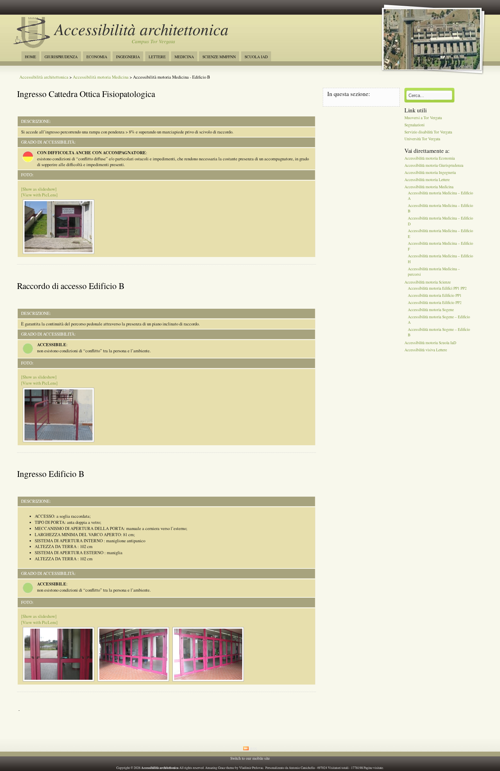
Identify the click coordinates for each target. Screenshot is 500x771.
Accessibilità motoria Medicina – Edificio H (440, 259)
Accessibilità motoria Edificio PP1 (435, 295)
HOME (30, 56)
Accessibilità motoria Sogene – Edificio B (439, 332)
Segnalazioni (414, 124)
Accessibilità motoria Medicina (101, 77)
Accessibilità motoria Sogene (431, 309)
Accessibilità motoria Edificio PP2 (435, 302)
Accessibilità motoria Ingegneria (430, 172)
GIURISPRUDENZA (61, 56)
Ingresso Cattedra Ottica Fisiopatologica (86, 93)
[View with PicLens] (39, 195)
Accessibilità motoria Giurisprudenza (433, 165)
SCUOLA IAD (256, 56)
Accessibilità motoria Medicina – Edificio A (440, 195)
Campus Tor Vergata (153, 41)
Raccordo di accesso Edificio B (70, 285)
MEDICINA (184, 56)
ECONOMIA (96, 56)
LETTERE (157, 56)
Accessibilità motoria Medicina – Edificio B (440, 208)
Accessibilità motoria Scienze (427, 282)
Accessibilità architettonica (141, 28)
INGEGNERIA (128, 56)
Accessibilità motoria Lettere (427, 179)
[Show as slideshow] (38, 189)
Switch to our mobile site (250, 758)
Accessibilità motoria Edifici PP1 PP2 (437, 288)
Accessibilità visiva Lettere (425, 349)
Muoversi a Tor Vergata (423, 117)
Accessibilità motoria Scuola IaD (430, 343)
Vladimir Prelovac (251, 768)
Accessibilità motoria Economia (429, 158)
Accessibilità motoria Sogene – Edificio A (439, 319)
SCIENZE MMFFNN (219, 56)
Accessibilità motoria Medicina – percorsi (434, 271)
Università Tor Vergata (422, 139)
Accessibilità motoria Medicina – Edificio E (440, 233)
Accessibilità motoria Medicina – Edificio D (440, 221)
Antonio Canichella (302, 768)
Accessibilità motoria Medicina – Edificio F (440, 246)
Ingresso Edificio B (50, 473)
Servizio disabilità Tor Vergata (428, 131)
